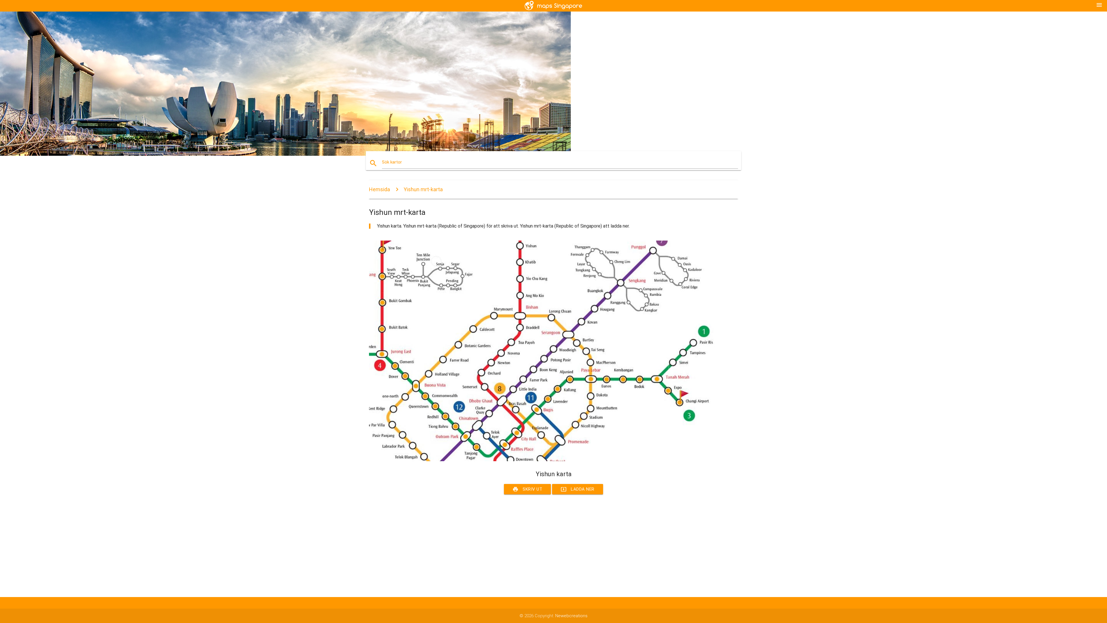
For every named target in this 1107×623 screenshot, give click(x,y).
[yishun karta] (542, 459)
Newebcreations (571, 615)
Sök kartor (392, 162)
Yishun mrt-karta (423, 189)
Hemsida (379, 189)
